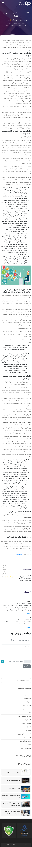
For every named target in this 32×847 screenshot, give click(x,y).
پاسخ (28, 613)
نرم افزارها (28, 727)
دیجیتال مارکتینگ (26, 702)
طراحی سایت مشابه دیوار (13, 772)
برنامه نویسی (27, 698)
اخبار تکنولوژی (27, 738)
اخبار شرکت (28, 720)
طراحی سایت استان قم (14, 789)
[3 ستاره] (7, 577)
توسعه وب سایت (26, 709)
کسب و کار (28, 695)
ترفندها (29, 745)
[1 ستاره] (13, 577)
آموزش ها (28, 731)
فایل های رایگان (27, 706)
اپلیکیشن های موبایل (25, 748)
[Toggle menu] (2, 3)
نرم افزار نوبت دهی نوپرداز (13, 780)
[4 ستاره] (5, 577)
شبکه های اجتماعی (26, 723)
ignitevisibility (19, 554)
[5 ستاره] (2, 577)
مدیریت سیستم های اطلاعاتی (23, 716)
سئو (30, 713)
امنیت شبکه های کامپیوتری (24, 734)
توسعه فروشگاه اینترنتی (25, 741)
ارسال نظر (27, 666)
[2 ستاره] (10, 577)
